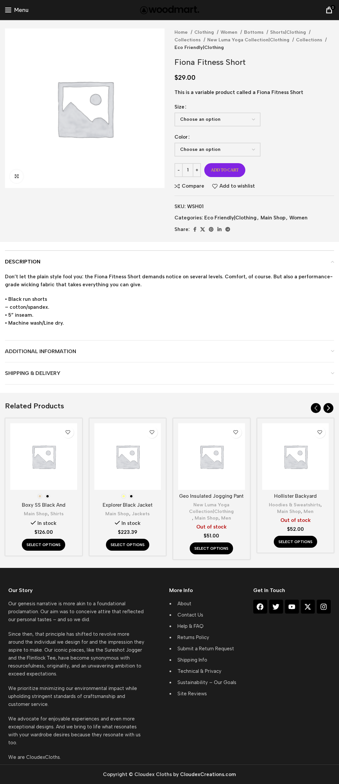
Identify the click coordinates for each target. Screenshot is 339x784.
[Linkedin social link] (219, 229)
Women (229, 32)
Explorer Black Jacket (128, 505)
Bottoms (254, 32)
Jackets (141, 514)
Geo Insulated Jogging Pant (211, 496)
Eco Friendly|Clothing (199, 47)
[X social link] (202, 229)
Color (181, 137)
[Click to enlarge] (16, 176)
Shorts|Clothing (288, 32)
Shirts (57, 514)
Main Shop (273, 218)
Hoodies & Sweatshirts (294, 505)
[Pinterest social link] (211, 229)
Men (226, 518)
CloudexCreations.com (208, 774)
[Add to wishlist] (68, 432)
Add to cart (225, 169)
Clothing (204, 32)
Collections (188, 40)
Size (179, 107)
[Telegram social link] (227, 229)
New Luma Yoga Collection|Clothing (249, 40)
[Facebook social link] (194, 229)
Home (181, 32)
